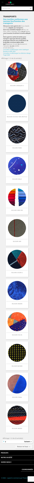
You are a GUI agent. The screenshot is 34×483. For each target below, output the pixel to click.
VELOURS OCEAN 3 (17, 272)
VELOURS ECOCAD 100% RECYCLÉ (17, 117)
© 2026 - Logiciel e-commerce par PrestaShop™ (16, 478)
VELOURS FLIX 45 (17, 335)
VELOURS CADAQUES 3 (17, 85)
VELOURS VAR (17, 241)
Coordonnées (27, 469)
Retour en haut (24, 447)
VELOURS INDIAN (17, 304)
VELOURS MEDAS (17, 428)
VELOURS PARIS (17, 148)
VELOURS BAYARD (17, 366)
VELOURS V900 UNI (17, 210)
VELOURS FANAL (17, 397)
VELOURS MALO (17, 179)
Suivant (28, 442)
